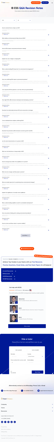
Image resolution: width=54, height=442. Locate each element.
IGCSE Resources (7, 279)
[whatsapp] (2, 422)
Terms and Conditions (6, 429)
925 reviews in (26, 290)
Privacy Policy (4, 426)
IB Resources (6, 273)
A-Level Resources (8, 271)
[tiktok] (12, 422)
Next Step (37, 372)
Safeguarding (4, 431)
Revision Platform (36, 2)
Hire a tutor (45, 2)
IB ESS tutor (6, 34)
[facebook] (5, 422)
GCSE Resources (7, 276)
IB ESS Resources (27, 248)
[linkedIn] (15, 422)
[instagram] (8, 422)
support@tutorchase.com (46, 390)
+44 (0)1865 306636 (28, 390)
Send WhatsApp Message (10, 390)
